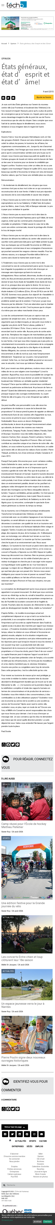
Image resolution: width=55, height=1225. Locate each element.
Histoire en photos (40, 1177)
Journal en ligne (40, 1172)
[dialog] (27, 1219)
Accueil (4, 44)
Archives (40, 1161)
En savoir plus (7, 1220)
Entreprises (18, 1146)
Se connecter (14, 1159)
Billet (41, 1154)
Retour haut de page (13, 1127)
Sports (32, 1141)
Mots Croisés (40, 1174)
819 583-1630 (6, 1201)
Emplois (39, 1146)
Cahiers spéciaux (14, 1174)
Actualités (20, 1141)
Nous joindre (14, 1161)
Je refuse (37, 1222)
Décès (29, 1146)
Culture (43, 1141)
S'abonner (14, 1154)
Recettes (40, 1169)
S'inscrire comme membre (14, 1156)
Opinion (13, 44)
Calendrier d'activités (40, 1166)
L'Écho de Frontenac (21, 1191)
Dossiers (40, 1164)
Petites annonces (14, 1169)
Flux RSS (14, 1177)
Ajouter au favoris (44, 97)
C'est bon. (48, 1222)
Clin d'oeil (40, 1159)
